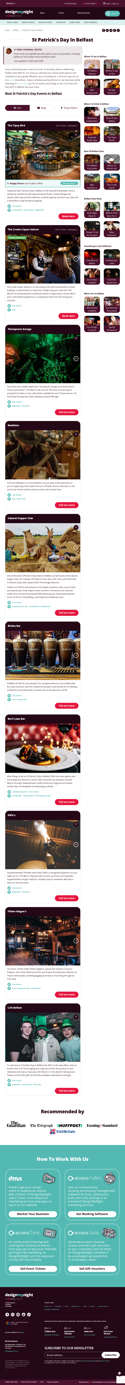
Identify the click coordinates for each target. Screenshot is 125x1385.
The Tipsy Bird (16, 125)
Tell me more (67, 412)
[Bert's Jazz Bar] (42, 748)
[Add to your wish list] (76, 134)
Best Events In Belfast (92, 309)
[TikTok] (29, 1314)
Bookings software (52, 1335)
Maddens (13, 425)
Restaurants (84, 12)
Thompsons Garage (19, 329)
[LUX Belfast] (42, 1037)
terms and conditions (88, 1361)
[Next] (76, 155)
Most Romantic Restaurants (111, 234)
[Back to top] (119, 1373)
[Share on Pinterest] (111, 30)
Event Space (29, 210)
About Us (48, 1306)
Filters (71, 107)
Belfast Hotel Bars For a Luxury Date (112, 215)
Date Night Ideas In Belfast (92, 215)
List (18, 107)
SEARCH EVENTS (28, 22)
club (12, 80)
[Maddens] (42, 454)
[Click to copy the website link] (118, 30)
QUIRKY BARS (74, 22)
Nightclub (40, 210)
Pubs (61, 12)
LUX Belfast (15, 1007)
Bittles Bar (14, 625)
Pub (13, 309)
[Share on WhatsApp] (114, 30)
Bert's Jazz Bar (16, 718)
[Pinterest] (18, 1314)
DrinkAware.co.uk (11, 1351)
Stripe (22, 1332)
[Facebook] (7, 1314)
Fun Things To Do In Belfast (92, 329)
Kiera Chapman (29, 49)
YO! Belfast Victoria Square (92, 72)
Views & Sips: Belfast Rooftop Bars (112, 120)
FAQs (85, 1306)
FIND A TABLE (12, 22)
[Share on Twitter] (107, 30)
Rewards (58, 1306)
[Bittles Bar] (42, 655)
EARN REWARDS (90, 22)
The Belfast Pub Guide (92, 167)
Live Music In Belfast (92, 262)
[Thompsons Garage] (42, 358)
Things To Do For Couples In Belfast (92, 234)
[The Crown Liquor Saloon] (42, 259)
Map (43, 107)
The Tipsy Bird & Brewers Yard (112, 139)
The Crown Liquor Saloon (23, 229)
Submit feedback (53, 1382)
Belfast (16, 30)
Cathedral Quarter (20, 792)
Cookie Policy (103, 1306)
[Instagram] (13, 1314)
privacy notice (104, 1361)
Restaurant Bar (23, 988)
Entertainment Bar (20, 606)
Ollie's (11, 815)
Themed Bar (28, 796)
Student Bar (27, 1084)
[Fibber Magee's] (42, 940)
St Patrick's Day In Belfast (32, 30)
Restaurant (45, 606)
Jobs (66, 1306)
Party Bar (26, 406)
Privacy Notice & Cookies (29, 1382)
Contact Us (76, 1306)
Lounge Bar (21, 699)
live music (22, 83)
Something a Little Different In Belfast (112, 262)
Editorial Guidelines (52, 1309)
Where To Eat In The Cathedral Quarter (112, 72)
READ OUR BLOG (45, 22)
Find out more (68, 183)
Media (92, 1306)
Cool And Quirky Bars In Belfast (112, 281)
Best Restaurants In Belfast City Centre (92, 92)
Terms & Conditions (11, 1382)
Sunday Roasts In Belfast (112, 92)
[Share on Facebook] (103, 30)
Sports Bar (21, 499)
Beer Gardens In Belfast (92, 186)
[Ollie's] (42, 844)
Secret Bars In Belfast (92, 281)
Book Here (68, 216)
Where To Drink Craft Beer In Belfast (112, 167)
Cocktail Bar (17, 210)
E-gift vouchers (89, 1335)
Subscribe (111, 1355)
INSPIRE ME (60, 22)
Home (7, 30)
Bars (42, 12)
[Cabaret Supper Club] (42, 547)
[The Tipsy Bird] (42, 155)
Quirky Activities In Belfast (112, 329)
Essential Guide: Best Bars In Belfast (92, 139)
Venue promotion (110, 1337)
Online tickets (69, 1337)
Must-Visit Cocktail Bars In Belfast (92, 120)
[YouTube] (23, 1314)
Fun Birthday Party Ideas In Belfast (112, 309)
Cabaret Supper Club (20, 518)
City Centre (16, 206)
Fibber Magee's (17, 911)
